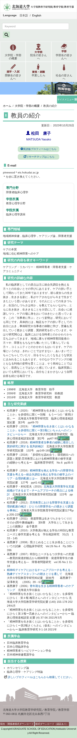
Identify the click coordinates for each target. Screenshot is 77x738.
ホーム (7, 105)
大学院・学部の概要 (27, 105)
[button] (13, 52)
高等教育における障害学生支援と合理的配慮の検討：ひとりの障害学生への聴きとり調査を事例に (40, 506)
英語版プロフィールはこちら (39, 149)
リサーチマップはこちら (40, 156)
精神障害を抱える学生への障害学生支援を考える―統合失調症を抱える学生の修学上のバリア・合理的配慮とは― (40, 474)
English (36, 15)
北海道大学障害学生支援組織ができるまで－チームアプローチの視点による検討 (40, 490)
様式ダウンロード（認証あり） (52, 724)
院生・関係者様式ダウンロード (17, 724)
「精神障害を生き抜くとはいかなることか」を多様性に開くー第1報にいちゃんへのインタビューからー (40, 430)
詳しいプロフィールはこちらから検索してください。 (40, 677)
